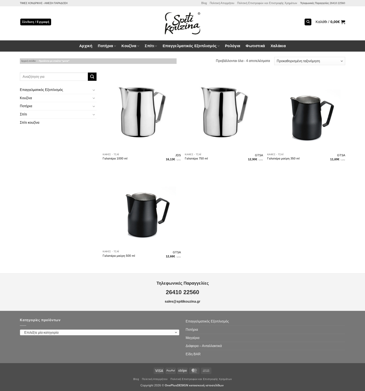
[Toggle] (94, 89)
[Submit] (92, 77)
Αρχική (85, 46)
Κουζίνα (26, 98)
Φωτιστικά (255, 46)
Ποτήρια (105, 46)
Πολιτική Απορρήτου (222, 3)
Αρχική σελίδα (28, 61)
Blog (204, 3)
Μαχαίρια (192, 338)
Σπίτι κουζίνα (29, 122)
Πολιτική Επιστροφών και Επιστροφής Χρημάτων (267, 3)
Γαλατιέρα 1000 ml (115, 158)
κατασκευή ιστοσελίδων (207, 385)
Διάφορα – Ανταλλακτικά (204, 346)
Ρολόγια (232, 46)
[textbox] (99, 333)
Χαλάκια (278, 46)
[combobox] (99, 332)
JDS (178, 155)
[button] (330, 22)
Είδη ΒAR (193, 354)
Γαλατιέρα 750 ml (196, 158)
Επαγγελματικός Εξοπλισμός (41, 90)
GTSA (259, 155)
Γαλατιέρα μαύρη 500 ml (119, 255)
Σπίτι (23, 114)
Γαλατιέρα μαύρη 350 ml (283, 158)
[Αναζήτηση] (308, 22)
